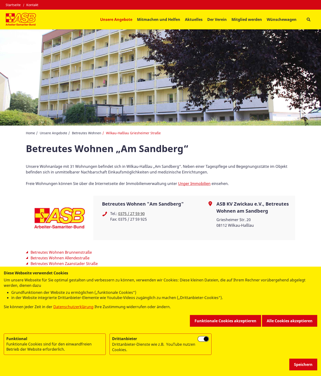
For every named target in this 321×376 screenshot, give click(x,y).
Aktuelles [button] (194, 19)
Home (30, 133)
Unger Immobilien (194, 183)
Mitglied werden (246, 19)
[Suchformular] (308, 19)
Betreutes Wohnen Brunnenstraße (61, 252)
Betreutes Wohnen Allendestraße (60, 258)
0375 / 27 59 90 (131, 213)
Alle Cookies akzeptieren (290, 320)
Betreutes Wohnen (86, 133)
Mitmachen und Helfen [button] (158, 19)
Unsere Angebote (53, 133)
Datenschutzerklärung (73, 306)
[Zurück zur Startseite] (21, 19)
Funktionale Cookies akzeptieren (225, 320)
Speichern (303, 364)
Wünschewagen (282, 19)
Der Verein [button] (217, 19)
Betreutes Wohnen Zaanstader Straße (64, 263)
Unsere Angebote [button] (116, 19)
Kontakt (32, 5)
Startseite (13, 5)
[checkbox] (203, 339)
